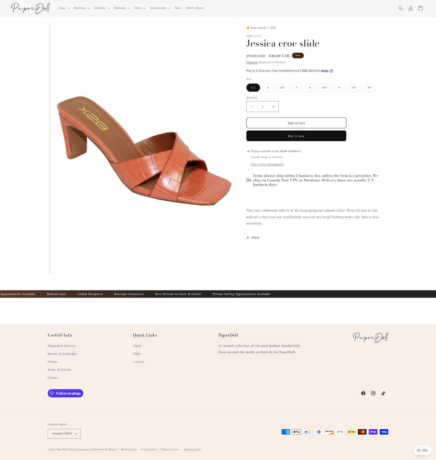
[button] (64, 8)
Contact (53, 377)
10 (372, 89)
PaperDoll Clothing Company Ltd (75, 449)
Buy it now (296, 136)
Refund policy (129, 449)
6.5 (284, 89)
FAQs (136, 353)
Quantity (251, 97)
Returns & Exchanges (62, 353)
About (137, 345)
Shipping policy (193, 449)
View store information (267, 164)
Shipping (251, 62)
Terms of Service (59, 369)
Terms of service (170, 449)
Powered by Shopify (106, 449)
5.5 (253, 87)
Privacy (53, 361)
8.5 (327, 89)
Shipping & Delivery (62, 345)
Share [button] (255, 237)
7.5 (356, 89)
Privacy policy (149, 449)
